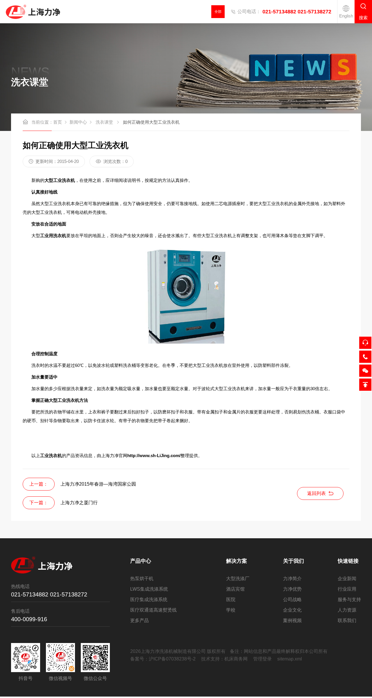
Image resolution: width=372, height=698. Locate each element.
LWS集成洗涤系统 (149, 589)
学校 (230, 610)
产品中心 (140, 561)
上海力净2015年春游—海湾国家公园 (98, 484)
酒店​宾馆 (235, 589)
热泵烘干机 (141, 578)
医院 (230, 599)
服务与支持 (349, 599)
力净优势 (292, 589)
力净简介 (292, 578)
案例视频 (292, 620)
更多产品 (139, 620)
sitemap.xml (289, 658)
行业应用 (347, 589)
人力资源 (347, 610)
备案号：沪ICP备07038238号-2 (163, 658)
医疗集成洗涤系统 (148, 599)
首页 (57, 122)
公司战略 (292, 599)
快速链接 (348, 561)
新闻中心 (78, 122)
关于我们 (293, 561)
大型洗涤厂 (237, 578)
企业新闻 (347, 578)
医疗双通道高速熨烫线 (153, 610)
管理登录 (262, 658)
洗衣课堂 (104, 122)
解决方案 (236, 561)
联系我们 (347, 620)
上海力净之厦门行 (79, 502)
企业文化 (292, 610)
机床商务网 (236, 658)
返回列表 (316, 493)
